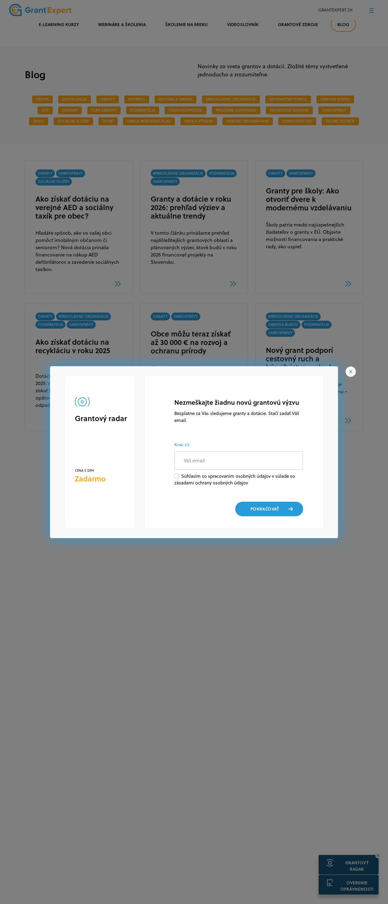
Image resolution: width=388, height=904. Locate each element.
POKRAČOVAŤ (264, 509)
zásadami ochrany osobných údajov (211, 483)
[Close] (350, 371)
